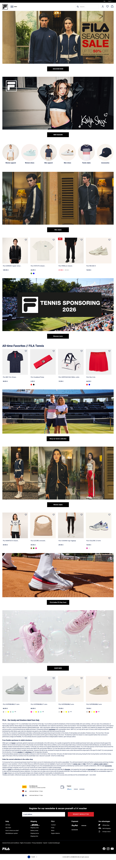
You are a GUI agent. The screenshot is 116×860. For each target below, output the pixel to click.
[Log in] (102, 6)
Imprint (45, 843)
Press (52, 827)
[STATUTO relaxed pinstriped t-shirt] (43, 250)
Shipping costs (34, 827)
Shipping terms (34, 833)
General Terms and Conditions (10, 843)
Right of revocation (25, 843)
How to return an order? (12, 830)
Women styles (58, 505)
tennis (13, 743)
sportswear (52, 729)
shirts (9, 769)
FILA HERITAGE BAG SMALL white (69, 377)
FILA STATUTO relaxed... (38, 266)
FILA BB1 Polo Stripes (9, 377)
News (52, 830)
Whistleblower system (11, 833)
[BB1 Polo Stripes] (15, 362)
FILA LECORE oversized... (38, 540)
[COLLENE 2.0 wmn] (98, 525)
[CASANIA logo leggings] (71, 525)
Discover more (58, 336)
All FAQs (7, 825)
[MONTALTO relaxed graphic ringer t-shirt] (15, 525)
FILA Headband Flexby (37, 377)
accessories (108, 765)
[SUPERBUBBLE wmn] (6, 712)
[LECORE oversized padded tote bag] (43, 525)
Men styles (58, 230)
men (79, 764)
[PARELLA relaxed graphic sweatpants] (71, 250)
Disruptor (67, 769)
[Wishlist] (107, 6)
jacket (101, 764)
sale (5, 773)
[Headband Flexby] (43, 362)
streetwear (28, 752)
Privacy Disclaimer (37, 843)
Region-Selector (55, 833)
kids (84, 764)
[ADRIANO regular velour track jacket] (15, 250)
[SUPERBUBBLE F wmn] (15, 689)
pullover (96, 764)
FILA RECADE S (91, 266)
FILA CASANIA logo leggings (67, 540)
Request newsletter (81, 814)
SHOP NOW (58, 668)
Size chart (8, 827)
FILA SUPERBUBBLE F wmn (11, 704)
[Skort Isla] (98, 362)
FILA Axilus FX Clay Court (58, 602)
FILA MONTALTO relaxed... (11, 540)
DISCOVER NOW (58, 69)
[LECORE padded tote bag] (34, 548)
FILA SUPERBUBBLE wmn (66, 704)
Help (104, 1)
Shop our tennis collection (58, 439)
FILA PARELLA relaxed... (66, 266)
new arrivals (91, 769)
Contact (53, 825)
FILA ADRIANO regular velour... (12, 266)
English (109, 1)
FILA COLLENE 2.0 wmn (93, 540)
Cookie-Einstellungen (54, 843)
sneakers (20, 752)
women (75, 764)
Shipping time (34, 836)
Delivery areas (34, 830)
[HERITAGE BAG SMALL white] (71, 362)
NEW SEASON (58, 135)
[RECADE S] (98, 250)
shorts (105, 764)
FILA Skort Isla (90, 377)
